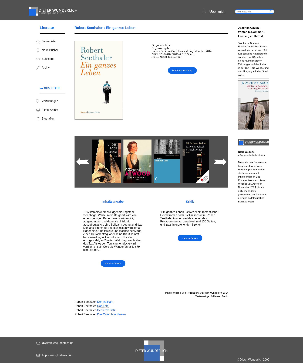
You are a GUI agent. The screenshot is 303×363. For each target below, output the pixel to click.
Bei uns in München (252, 155)
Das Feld (103, 305)
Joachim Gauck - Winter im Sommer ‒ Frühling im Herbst (251, 32)
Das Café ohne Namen (111, 314)
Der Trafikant (105, 301)
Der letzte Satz (106, 310)
